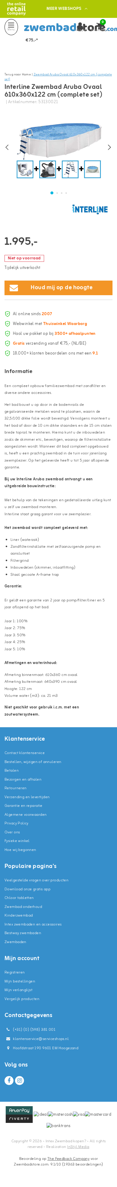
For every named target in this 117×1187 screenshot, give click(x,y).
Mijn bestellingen (19, 981)
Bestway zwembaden (22, 933)
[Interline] (90, 209)
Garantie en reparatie (23, 806)
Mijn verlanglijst (18, 990)
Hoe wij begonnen (20, 850)
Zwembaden (15, 942)
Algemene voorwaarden (25, 815)
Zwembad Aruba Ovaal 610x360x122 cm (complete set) (58, 77)
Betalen (11, 770)
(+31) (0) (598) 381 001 (34, 1030)
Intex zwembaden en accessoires (33, 924)
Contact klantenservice (24, 753)
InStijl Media (78, 1147)
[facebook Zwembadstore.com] (9, 1081)
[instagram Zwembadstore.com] (19, 1081)
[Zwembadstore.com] (16, 9)
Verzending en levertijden (27, 797)
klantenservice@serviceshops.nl (41, 1039)
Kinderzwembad (18, 915)
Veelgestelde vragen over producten (36, 880)
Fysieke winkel (17, 841)
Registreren (14, 972)
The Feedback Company (68, 1159)
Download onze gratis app (27, 889)
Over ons (12, 832)
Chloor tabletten (19, 898)
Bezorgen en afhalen (22, 779)
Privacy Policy (16, 823)
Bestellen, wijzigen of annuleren (32, 762)
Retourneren (15, 788)
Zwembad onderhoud (23, 907)
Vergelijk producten (21, 999)
